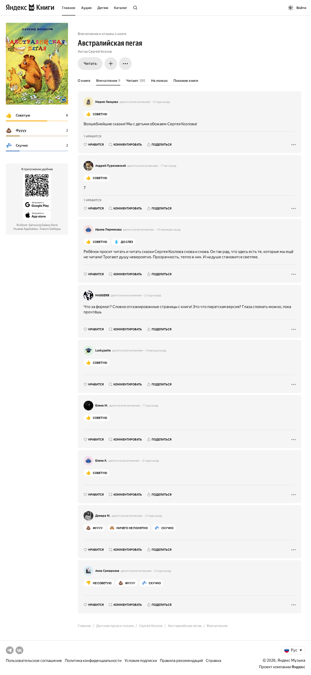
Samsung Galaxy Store (43, 225)
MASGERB (102, 295)
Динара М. (102, 515)
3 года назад (161, 102)
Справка (213, 660)
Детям (102, 8)
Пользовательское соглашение (34, 660)
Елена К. (101, 460)
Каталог (120, 8)
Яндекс (298, 667)
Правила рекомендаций (181, 660)
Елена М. (101, 405)
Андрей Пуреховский (110, 165)
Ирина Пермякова (108, 229)
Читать (90, 63)
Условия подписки (140, 660)
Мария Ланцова (106, 102)
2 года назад (153, 295)
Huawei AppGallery (25, 229)
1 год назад (150, 405)
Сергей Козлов (100, 51)
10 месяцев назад (169, 229)
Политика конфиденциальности (93, 660)
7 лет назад (168, 165)
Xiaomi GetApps (50, 229)
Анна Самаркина (107, 571)
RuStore (22, 225)
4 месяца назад (156, 350)
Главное (68, 8)
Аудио (86, 8)
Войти (301, 8)
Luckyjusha (103, 350)
